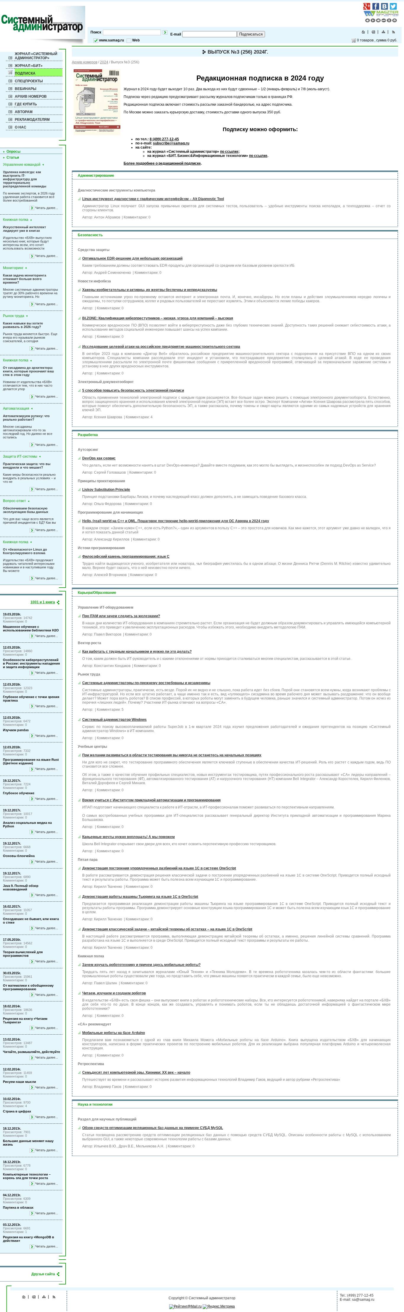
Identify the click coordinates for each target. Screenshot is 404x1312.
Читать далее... (46, 208)
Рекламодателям (32, 120)
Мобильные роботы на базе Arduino (113, 1033)
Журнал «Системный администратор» (36, 56)
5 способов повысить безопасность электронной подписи (133, 390)
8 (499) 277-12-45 (164, 139)
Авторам (24, 112)
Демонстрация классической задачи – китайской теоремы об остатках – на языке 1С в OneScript (167, 929)
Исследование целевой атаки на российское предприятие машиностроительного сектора (161, 347)
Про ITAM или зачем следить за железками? (121, 616)
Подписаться (251, 34)
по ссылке (229, 151)
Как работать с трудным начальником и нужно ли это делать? (137, 651)
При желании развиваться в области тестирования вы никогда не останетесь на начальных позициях (171, 755)
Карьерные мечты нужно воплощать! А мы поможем (128, 837)
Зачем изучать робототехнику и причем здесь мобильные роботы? (141, 965)
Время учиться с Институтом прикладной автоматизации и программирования (151, 800)
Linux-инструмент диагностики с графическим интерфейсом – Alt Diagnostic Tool (153, 199)
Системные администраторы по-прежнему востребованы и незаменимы (146, 683)
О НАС (20, 127)
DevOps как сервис (99, 458)
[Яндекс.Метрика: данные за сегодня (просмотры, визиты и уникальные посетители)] (219, 1306)
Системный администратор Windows (114, 720)
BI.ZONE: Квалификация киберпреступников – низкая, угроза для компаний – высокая (157, 318)
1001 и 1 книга (42, 602)
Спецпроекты (29, 81)
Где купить (26, 104)
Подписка (25, 73)
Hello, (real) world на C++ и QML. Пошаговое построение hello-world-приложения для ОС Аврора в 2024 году (175, 521)
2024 (104, 62)
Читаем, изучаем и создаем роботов (114, 993)
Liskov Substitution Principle (106, 490)
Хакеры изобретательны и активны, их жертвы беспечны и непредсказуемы (149, 290)
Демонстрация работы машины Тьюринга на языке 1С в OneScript (140, 897)
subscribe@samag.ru (171, 143)
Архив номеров (31, 96)
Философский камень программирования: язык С (125, 556)
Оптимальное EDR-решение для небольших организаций (132, 258)
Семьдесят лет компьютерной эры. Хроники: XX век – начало (136, 1072)
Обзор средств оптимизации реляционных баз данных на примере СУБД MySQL (152, 1128)
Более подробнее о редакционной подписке (162, 163)
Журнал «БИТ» (29, 66)
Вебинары (25, 89)
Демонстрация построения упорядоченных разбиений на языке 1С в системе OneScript (159, 868)
